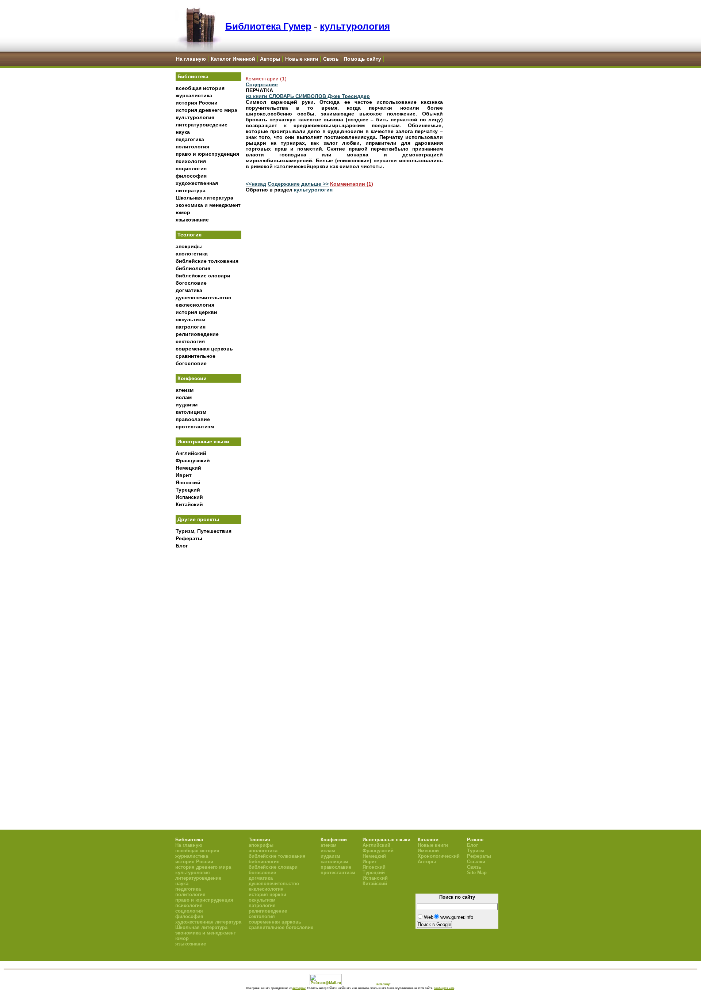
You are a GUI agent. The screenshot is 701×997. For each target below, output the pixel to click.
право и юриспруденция (207, 154)
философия (191, 176)
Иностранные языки (203, 441)
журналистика (194, 95)
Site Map (477, 872)
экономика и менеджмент (208, 205)
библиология (193, 268)
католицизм (191, 412)
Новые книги (301, 59)
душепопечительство (203, 297)
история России (197, 103)
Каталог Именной (233, 59)
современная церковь (204, 349)
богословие (191, 283)
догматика (189, 290)
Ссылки (476, 861)
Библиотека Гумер (268, 26)
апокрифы (189, 246)
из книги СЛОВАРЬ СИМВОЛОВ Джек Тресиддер (308, 96)
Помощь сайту (362, 59)
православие (193, 419)
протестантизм (195, 426)
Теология (189, 235)
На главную (191, 59)
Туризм (475, 850)
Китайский (189, 504)
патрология (191, 327)
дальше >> (315, 184)
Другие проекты (198, 519)
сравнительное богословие (281, 927)
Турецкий (188, 490)
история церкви (196, 312)
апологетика (192, 254)
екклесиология (195, 305)
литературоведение (201, 125)
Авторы (270, 59)
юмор (183, 212)
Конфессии (192, 378)
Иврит (184, 475)
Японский (188, 482)
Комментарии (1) (266, 78)
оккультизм (190, 319)
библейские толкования (207, 261)
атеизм (185, 390)
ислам (184, 397)
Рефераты (189, 538)
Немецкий (188, 468)
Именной (428, 850)
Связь (331, 59)
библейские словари (203, 275)
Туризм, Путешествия (203, 531)
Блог (182, 546)
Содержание (262, 84)
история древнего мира (206, 110)
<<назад (256, 184)
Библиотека (192, 76)
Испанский (189, 497)
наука (183, 132)
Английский (191, 453)
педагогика (190, 139)
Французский (193, 460)
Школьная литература (204, 198)
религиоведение (197, 334)
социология (191, 168)
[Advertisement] (208, 672)
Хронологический (439, 856)
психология (191, 161)
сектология (190, 341)
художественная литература (208, 922)
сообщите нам (444, 988)
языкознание (192, 220)
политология (192, 146)
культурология (355, 26)
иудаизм (187, 404)
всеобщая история (200, 88)
